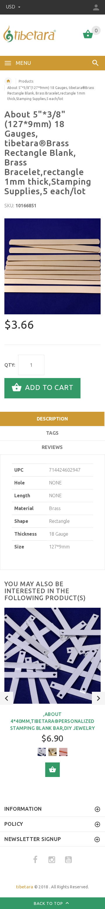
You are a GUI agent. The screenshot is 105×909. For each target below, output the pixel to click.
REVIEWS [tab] (52, 447)
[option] (52, 266)
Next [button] (98, 698)
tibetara (24, 886)
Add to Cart (48, 388)
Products (26, 81)
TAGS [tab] (52, 433)
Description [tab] (52, 418)
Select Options (52, 769)
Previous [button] (6, 698)
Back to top (49, 903)
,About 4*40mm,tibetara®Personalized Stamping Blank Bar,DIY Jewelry (52, 721)
